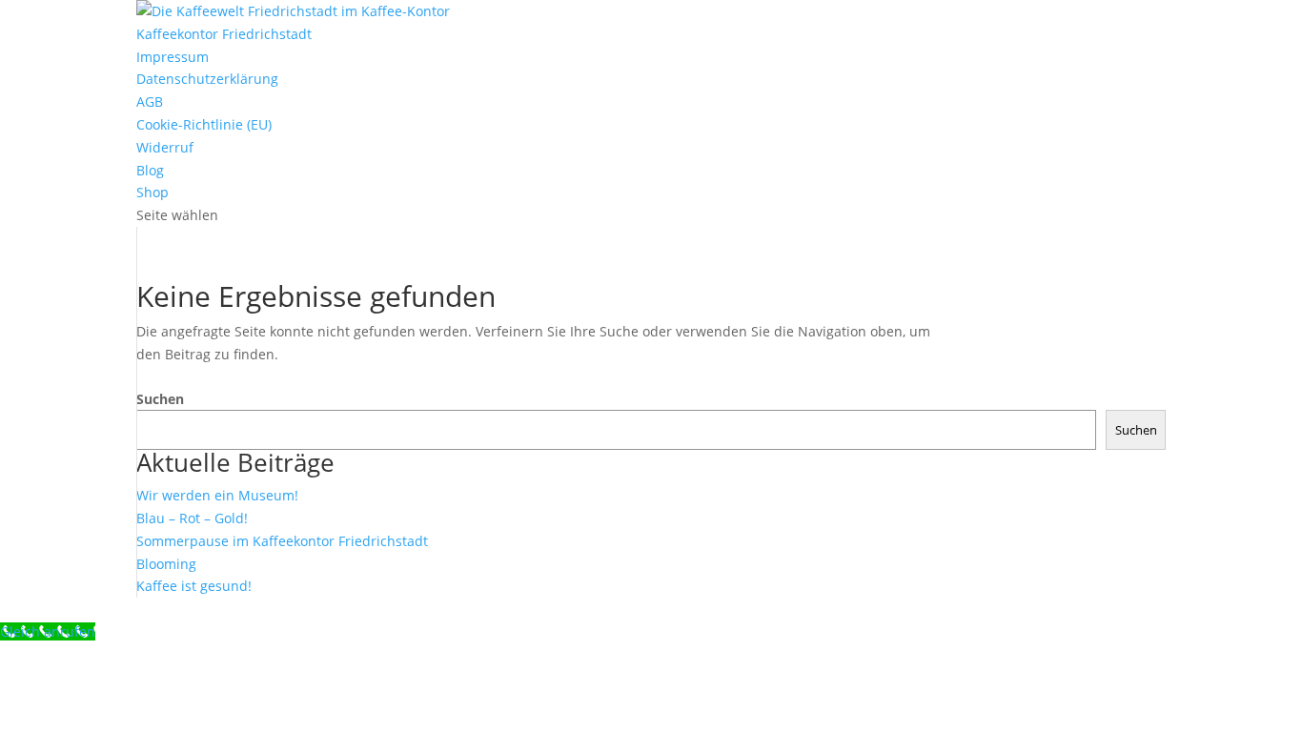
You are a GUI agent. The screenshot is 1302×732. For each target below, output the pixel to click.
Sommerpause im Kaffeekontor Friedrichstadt (282, 541)
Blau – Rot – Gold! (192, 518)
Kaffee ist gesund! (194, 586)
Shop (152, 192)
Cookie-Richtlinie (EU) (204, 124)
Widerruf (164, 147)
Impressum (172, 57)
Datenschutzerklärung (207, 79)
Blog (150, 170)
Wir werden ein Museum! (217, 495)
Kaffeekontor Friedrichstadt (224, 34)
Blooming (166, 564)
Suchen (160, 399)
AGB (149, 101)
